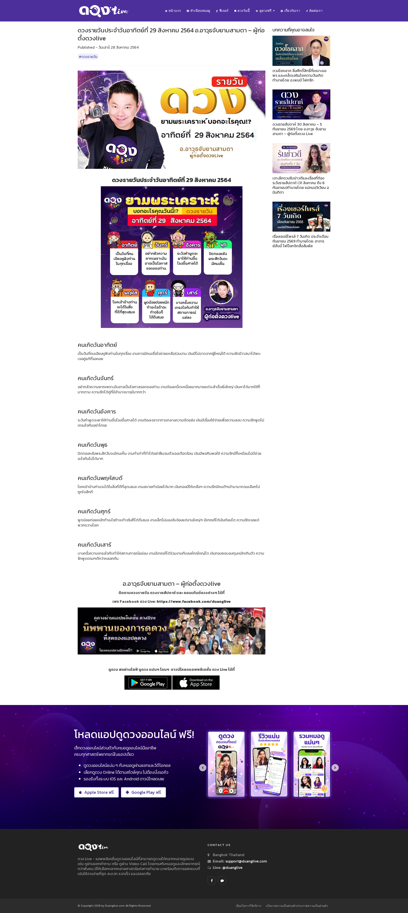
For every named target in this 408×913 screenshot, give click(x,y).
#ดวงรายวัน (88, 56)
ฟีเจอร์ (224, 11)
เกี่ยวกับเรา (292, 11)
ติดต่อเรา (316, 11)
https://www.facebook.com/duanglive (194, 601)
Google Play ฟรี (146, 792)
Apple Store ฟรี (99, 792)
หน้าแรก (175, 11)
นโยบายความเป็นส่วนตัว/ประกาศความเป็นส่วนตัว (297, 906)
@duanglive (231, 867)
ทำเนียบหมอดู (200, 11)
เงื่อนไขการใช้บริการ (248, 906)
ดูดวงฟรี (265, 11)
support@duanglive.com (246, 861)
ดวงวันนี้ (244, 11)
